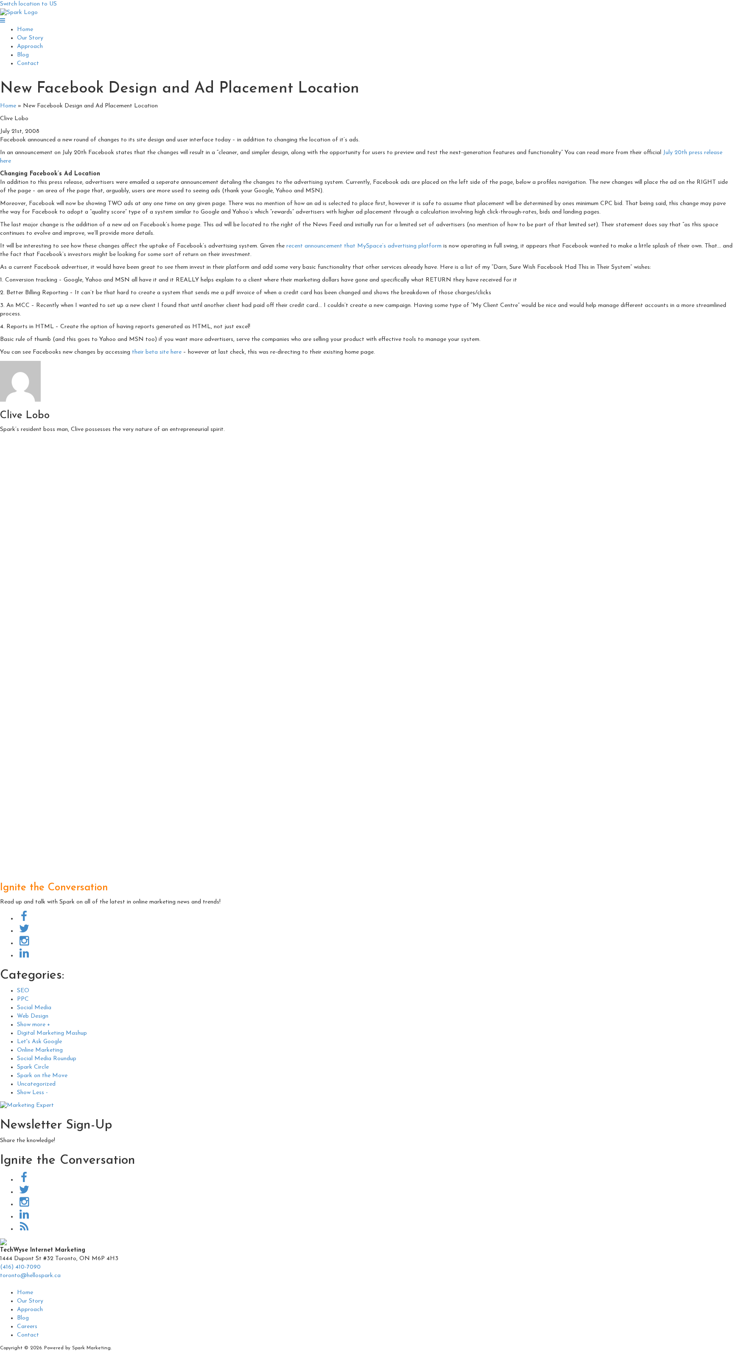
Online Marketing (40, 1050)
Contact (28, 63)
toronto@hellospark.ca (30, 1275)
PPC (23, 999)
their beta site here (157, 352)
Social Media (34, 1008)
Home (25, 29)
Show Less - (32, 1092)
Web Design (32, 1016)
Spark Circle (33, 1067)
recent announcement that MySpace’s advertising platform (364, 246)
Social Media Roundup (46, 1058)
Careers (27, 1326)
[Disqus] (366, 544)
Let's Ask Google (39, 1042)
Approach (30, 46)
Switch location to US (28, 4)
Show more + (33, 1025)
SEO (23, 991)
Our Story (30, 38)
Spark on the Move (42, 1075)
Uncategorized (36, 1084)
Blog (23, 55)
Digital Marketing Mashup (52, 1033)
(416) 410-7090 (20, 1267)
